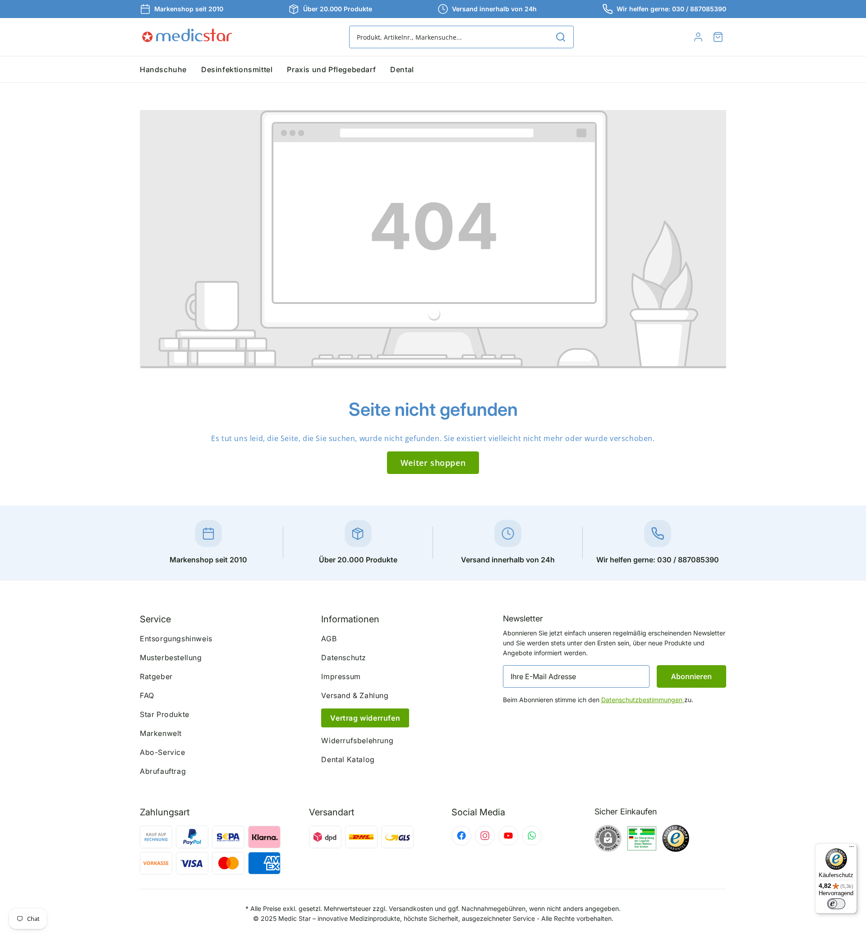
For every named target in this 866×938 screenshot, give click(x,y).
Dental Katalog (347, 759)
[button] (718, 37)
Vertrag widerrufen (365, 717)
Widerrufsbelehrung (357, 740)
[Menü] (851, 848)
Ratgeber (156, 676)
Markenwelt (161, 733)
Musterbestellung (171, 657)
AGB (328, 638)
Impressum (340, 676)
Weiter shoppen (433, 462)
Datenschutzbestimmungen (642, 700)
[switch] (836, 903)
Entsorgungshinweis (176, 638)
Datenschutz (343, 657)
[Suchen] (561, 37)
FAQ (147, 695)
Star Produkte (164, 714)
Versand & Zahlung (354, 695)
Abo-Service (162, 752)
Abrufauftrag (163, 771)
